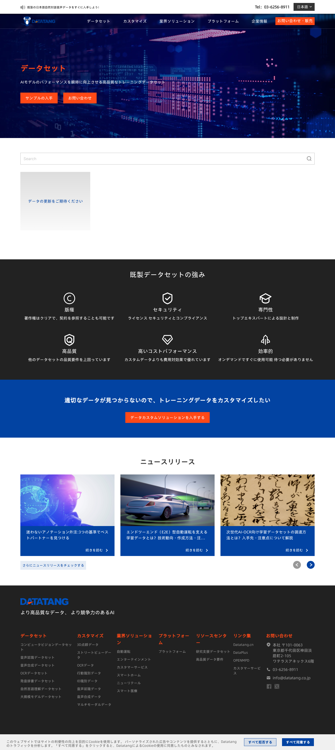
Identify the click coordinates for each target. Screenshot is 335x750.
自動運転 (123, 651)
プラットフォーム (223, 21)
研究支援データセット (213, 651)
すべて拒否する (260, 742)
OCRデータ (85, 665)
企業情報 (259, 21)
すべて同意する (298, 742)
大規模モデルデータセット (41, 696)
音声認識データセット (37, 657)
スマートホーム (129, 675)
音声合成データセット (37, 665)
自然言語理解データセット (41, 688)
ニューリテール (129, 683)
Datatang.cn (243, 644)
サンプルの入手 (39, 98)
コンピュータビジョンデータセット (46, 647)
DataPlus (240, 652)
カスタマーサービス (132, 667)
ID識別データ (87, 681)
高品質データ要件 (209, 659)
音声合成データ (89, 696)
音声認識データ (89, 688)
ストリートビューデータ (94, 655)
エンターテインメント (134, 659)
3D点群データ (88, 644)
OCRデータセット (34, 673)
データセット (98, 21)
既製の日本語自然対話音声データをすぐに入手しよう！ (64, 7)
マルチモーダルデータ (94, 704)
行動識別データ (89, 673)
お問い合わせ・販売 (295, 20)
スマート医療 (127, 690)
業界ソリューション (177, 21)
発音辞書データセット (37, 681)
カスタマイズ (135, 21)
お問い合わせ (80, 98)
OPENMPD (241, 660)
